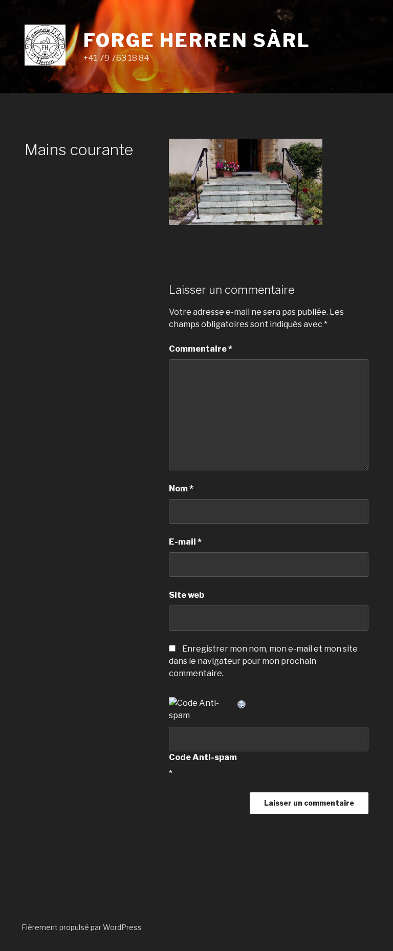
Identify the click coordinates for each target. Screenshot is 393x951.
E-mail (185, 542)
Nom (181, 488)
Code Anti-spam (203, 757)
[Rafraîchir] (242, 703)
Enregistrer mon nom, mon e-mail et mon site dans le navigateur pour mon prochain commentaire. (263, 661)
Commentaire (200, 349)
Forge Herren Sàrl (197, 40)
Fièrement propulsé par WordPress (81, 927)
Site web (186, 595)
